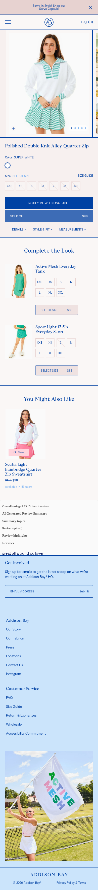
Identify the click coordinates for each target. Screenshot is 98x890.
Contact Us (14, 665)
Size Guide (85, 175)
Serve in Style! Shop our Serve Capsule (49, 7)
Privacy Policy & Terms (71, 882)
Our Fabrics (15, 638)
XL (66, 187)
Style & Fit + (42, 229)
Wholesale (14, 724)
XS (22, 187)
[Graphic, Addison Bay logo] (49, 874)
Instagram (13, 674)
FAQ (9, 698)
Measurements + (72, 229)
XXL (76, 187)
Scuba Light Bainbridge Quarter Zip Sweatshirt (23, 469)
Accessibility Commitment (26, 733)
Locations (13, 656)
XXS (10, 187)
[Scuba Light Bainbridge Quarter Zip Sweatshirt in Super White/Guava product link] (25, 434)
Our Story (13, 629)
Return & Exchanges (21, 715)
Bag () (87, 22)
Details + (19, 229)
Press (10, 647)
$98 (11, 480)
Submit (84, 591)
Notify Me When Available (49, 203)
